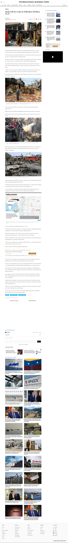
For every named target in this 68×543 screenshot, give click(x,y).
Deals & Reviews (39, 5)
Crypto (24, 5)
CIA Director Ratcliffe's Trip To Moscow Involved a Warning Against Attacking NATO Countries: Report (32, 404)
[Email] (38, 19)
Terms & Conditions (30, 530)
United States (42, 533)
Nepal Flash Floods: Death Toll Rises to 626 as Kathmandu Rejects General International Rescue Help (32, 420)
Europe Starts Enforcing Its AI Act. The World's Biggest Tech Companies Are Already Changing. (13, 372)
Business (20, 5)
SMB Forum (16, 530)
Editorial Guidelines (32, 300)
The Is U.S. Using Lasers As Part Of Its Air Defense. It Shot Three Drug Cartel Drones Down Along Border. (32, 436)
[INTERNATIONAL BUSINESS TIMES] (34, 2)
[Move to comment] (40, 19)
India (41, 528)
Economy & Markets (14, 5)
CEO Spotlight (17, 535)
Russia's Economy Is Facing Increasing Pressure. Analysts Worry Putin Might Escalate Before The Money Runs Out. (31, 518)
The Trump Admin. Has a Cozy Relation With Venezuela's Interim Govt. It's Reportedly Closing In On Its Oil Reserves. (32, 372)
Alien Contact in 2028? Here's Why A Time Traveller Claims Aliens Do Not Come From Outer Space (13, 485)
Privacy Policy (34, 255)
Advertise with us (30, 535)
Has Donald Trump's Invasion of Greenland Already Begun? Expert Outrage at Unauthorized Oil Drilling (32, 502)
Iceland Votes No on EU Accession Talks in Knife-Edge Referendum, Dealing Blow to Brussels (32, 453)
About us (29, 527)
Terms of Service (28, 255)
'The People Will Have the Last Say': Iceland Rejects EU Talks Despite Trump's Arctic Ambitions (13, 469)
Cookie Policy (30, 533)
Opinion (33, 5)
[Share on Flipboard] (35, 19)
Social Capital (17, 528)
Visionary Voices (17, 527)
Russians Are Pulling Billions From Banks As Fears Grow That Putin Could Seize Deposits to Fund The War (32, 469)
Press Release (17, 533)
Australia (41, 527)
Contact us (29, 528)
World (5, 5)
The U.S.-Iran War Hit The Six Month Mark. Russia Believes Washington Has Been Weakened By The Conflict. (13, 420)
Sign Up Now (55, 46)
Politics (9, 5)
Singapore (41, 530)
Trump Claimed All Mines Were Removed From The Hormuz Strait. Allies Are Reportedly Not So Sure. (14, 436)
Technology (29, 5)
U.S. (2, 5)
